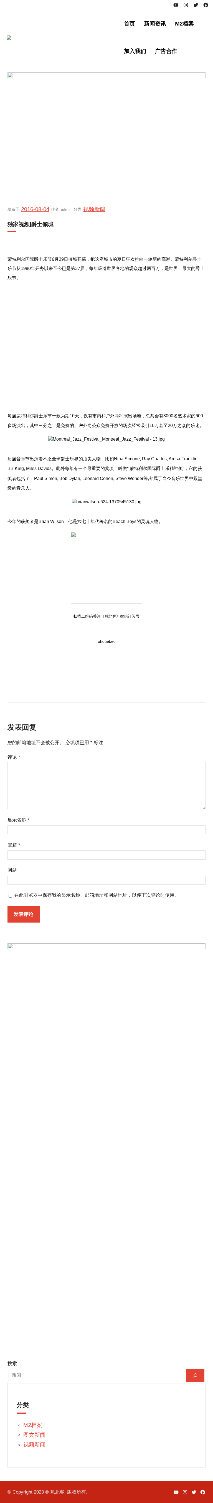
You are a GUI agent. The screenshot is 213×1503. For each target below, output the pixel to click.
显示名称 (18, 820)
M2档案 (32, 1425)
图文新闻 (34, 1435)
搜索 (12, 1363)
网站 (12, 870)
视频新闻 (94, 209)
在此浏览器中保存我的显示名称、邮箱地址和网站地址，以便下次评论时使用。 (96, 895)
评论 (13, 757)
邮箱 (13, 845)
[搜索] (195, 1375)
